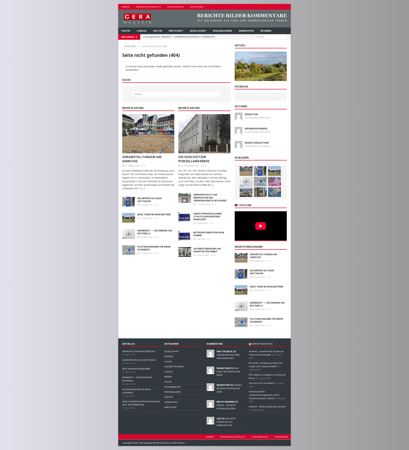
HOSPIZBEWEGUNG (175, 7)
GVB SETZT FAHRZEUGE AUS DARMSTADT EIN (226, 422)
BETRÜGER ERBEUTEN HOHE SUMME (208, 234)
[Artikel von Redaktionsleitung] (238, 146)
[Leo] (210, 422)
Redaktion (251, 114)
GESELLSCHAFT (198, 30)
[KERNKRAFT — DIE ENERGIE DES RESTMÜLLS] (128, 234)
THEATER (168, 397)
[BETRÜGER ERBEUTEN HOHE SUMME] (184, 236)
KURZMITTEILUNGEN (174, 366)
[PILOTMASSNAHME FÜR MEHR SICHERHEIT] (128, 250)
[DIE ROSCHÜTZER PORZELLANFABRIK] (204, 133)
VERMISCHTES (246, 30)
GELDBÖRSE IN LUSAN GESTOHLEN (149, 200)
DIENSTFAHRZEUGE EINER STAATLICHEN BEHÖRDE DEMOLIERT (207, 216)
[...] (143, 188)
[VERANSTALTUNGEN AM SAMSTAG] (148, 133)
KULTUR (157, 30)
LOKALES (142, 30)
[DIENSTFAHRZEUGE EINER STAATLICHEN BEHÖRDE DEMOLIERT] (184, 217)
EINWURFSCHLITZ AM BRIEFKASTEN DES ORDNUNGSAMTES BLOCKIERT (210, 197)
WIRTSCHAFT (176, 30)
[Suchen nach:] (271, 36)
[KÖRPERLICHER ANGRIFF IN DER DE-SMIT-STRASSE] (274, 192)
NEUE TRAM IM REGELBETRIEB (154, 214)
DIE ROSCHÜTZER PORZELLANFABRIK (193, 159)
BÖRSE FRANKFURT (262, 343)
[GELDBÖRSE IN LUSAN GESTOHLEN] (128, 201)
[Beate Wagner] (210, 405)
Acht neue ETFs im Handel (261, 383)
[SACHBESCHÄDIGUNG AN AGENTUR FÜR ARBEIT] (184, 252)
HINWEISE (125, 7)
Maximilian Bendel (256, 128)
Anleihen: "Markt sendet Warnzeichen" (268, 406)
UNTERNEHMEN (196, 7)
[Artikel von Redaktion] (238, 118)
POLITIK (125, 30)
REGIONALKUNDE (222, 30)
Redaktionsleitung (257, 142)
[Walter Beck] (210, 355)
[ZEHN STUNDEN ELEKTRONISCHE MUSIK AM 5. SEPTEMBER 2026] (274, 181)
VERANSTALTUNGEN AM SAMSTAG (142, 159)
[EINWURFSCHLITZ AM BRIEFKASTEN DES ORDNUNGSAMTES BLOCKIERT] (184, 198)
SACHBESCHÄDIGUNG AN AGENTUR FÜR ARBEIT (207, 250)
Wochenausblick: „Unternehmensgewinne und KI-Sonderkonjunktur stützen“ (264, 395)
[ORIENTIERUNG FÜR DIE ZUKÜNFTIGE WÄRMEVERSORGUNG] (246, 192)
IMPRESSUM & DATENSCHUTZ (148, 7)
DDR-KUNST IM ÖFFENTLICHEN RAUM (228, 371)
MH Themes (179, 443)
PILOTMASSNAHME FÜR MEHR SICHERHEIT (153, 248)
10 (205, 165)
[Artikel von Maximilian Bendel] (238, 132)
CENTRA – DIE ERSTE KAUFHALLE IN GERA (230, 388)
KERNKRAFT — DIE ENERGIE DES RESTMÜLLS (154, 232)
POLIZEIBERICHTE (172, 386)
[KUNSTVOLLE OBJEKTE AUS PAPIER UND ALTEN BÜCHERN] (260, 192)
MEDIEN (168, 376)
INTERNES (265, 30)
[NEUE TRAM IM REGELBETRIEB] (128, 218)
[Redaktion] (210, 372)
